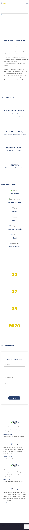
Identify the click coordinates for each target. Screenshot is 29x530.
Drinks (14, 211)
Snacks (14, 220)
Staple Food (14, 194)
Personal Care (14, 247)
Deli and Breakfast (14, 203)
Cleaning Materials (15, 229)
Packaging (14, 238)
